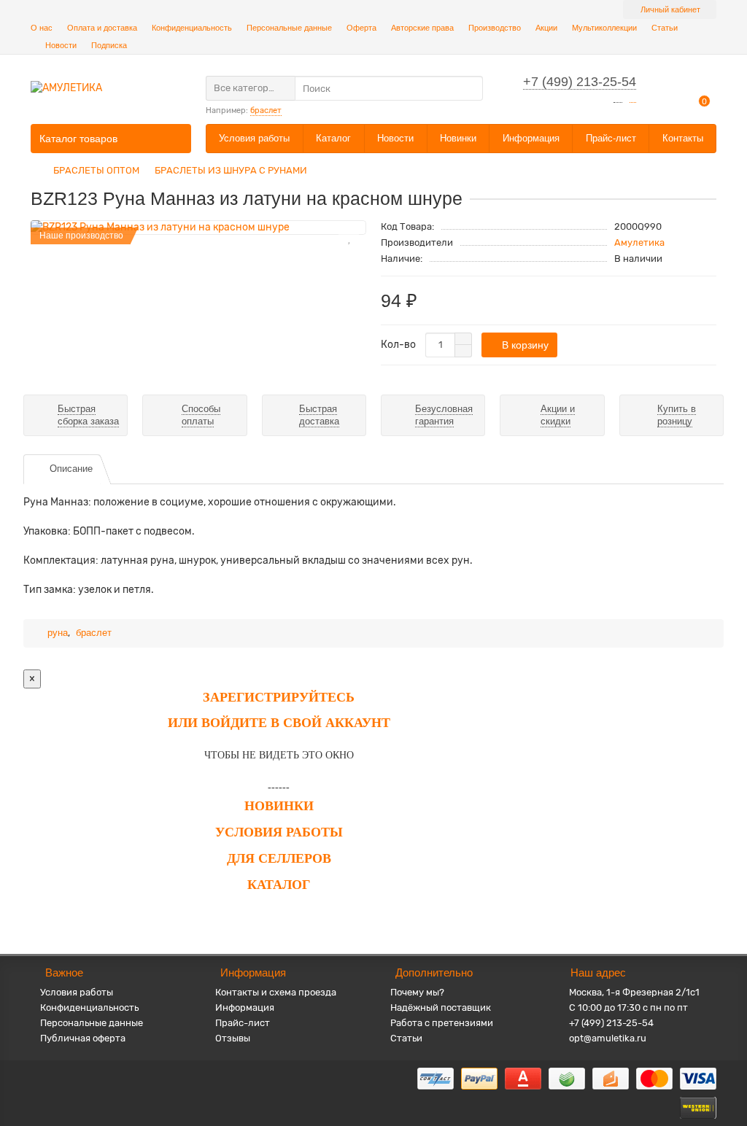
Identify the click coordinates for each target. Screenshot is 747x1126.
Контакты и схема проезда (275, 992)
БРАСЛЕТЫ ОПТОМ (96, 170)
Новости (61, 45)
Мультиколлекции (604, 27)
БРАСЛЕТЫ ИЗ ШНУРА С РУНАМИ (231, 170)
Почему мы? (417, 992)
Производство (494, 27)
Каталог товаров (78, 138)
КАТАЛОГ (278, 884)
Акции (546, 27)
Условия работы (254, 138)
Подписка (109, 45)
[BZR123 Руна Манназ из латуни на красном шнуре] (198, 227)
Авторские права (422, 27)
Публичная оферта (82, 1038)
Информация (531, 138)
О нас (42, 27)
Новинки (458, 138)
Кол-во (398, 344)
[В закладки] (348, 236)
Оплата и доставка (102, 27)
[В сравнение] (348, 256)
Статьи (664, 27)
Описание (71, 468)
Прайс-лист (611, 138)
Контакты (682, 138)
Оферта (361, 27)
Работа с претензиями (441, 1022)
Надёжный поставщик (440, 1007)
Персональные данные (289, 27)
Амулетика (639, 242)
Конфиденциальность (192, 27)
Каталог (333, 138)
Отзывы (232, 1038)
